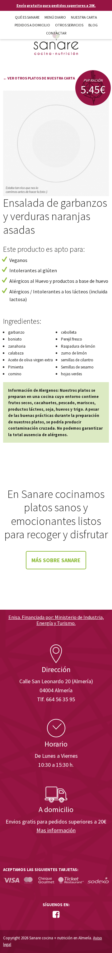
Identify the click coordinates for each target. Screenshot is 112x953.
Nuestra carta (84, 17)
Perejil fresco (71, 339)
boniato (15, 339)
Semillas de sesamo (77, 367)
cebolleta (69, 332)
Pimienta (15, 367)
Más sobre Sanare (56, 560)
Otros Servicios (69, 25)
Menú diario (55, 17)
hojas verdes (71, 374)
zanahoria (17, 346)
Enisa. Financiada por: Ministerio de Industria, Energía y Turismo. (56, 620)
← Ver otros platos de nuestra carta (39, 78)
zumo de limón (74, 353)
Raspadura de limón (78, 346)
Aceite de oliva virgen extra (30, 360)
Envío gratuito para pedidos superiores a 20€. (56, 5)
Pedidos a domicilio (32, 25)
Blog (93, 25)
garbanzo (16, 332)
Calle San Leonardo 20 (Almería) (56, 681)
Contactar (56, 33)
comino (14, 374)
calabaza (16, 353)
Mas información (56, 830)
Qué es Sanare (27, 17)
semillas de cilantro (77, 360)
